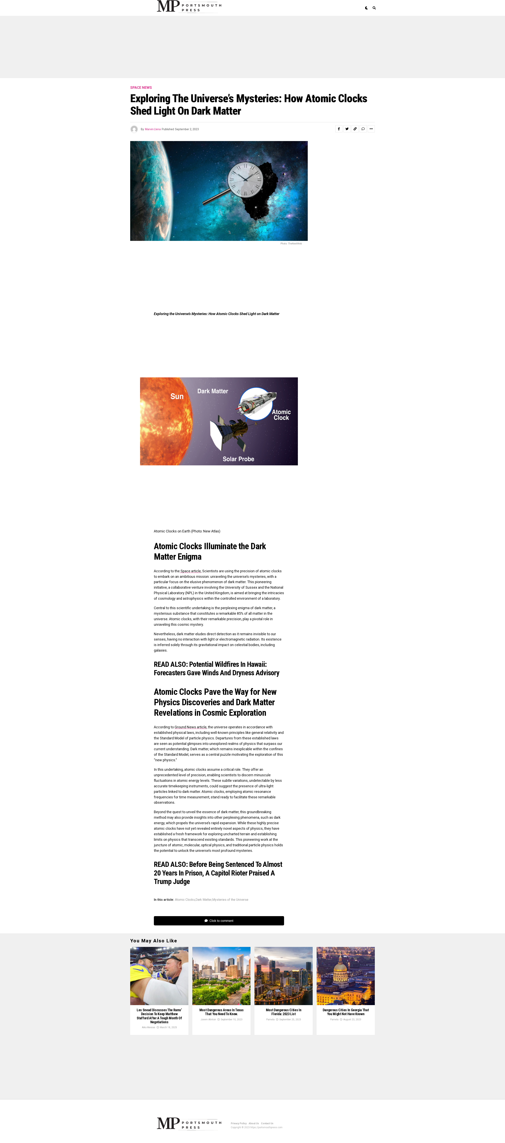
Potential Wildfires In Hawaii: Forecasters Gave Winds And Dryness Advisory (216, 668)
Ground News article (191, 727)
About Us (254, 1123)
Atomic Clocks (185, 899)
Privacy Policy (239, 1123)
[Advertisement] (118, 49)
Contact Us (267, 1123)
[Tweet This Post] (347, 128)
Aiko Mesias (148, 1027)
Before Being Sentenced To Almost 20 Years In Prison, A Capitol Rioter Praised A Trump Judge (218, 873)
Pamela (270, 1019)
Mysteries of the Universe (230, 899)
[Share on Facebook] (338, 128)
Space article (190, 571)
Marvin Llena (153, 129)
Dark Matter (203, 899)
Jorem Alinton (208, 1019)
